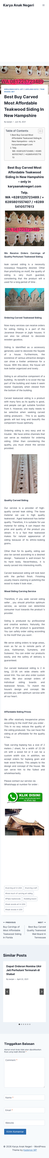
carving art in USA (13, 888)
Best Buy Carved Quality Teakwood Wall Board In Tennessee (36, 930)
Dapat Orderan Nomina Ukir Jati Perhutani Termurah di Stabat (23, 970)
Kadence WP (30, 1150)
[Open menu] (43, 5)
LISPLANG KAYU (32, 89)
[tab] (19, 1024)
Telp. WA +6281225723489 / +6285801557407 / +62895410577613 (26, 153)
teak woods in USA (13, 909)
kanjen (9, 122)
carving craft (31, 888)
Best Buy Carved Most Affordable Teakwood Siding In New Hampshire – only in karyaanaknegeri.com (27, 140)
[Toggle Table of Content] (39, 131)
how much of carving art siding (19, 893)
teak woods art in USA (15, 904)
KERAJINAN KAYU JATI (13, 89)
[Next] (42, 992)
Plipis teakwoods (13, 899)
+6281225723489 (25, 197)
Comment (11, 1060)
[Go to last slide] (7, 992)
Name (9, 1097)
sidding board (30, 899)
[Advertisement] (24, 36)
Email (9, 1110)
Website (9, 1123)
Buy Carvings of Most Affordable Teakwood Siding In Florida (12, 930)
